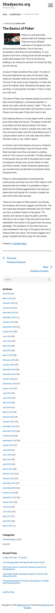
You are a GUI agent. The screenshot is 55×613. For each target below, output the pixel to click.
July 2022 (7, 507)
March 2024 (8, 412)
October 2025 (8, 322)
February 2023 (9, 474)
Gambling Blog (20, 243)
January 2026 (8, 308)
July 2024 (7, 393)
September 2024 (9, 384)
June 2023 (7, 455)
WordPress (45, 605)
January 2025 (8, 365)
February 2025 (9, 360)
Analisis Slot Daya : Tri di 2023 (15, 557)
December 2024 (9, 369)
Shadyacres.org (23, 605)
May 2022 (7, 516)
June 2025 (7, 341)
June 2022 (7, 512)
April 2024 (7, 407)
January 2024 (8, 422)
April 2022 (7, 521)
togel (5, 544)
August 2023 (8, 445)
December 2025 (9, 313)
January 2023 (8, 478)
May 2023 (7, 459)
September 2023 (9, 440)
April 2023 (7, 464)
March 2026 (8, 298)
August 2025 (8, 331)
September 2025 (9, 327)
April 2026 (7, 294)
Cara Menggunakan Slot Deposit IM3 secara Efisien (24, 562)
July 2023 (7, 450)
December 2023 (9, 426)
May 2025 (7, 346)
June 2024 (7, 398)
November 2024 (9, 374)
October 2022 (8, 493)
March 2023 (8, 469)
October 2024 (8, 379)
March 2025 (8, 355)
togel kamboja (8, 592)
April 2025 (7, 350)
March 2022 (8, 526)
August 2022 (8, 502)
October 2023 (8, 436)
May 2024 (7, 403)
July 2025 (7, 336)
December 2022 (9, 483)
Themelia (27, 608)
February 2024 (9, 417)
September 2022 (9, 497)
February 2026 (9, 303)
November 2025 (9, 317)
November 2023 (9, 431)
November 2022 (9, 488)
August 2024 (8, 388)
